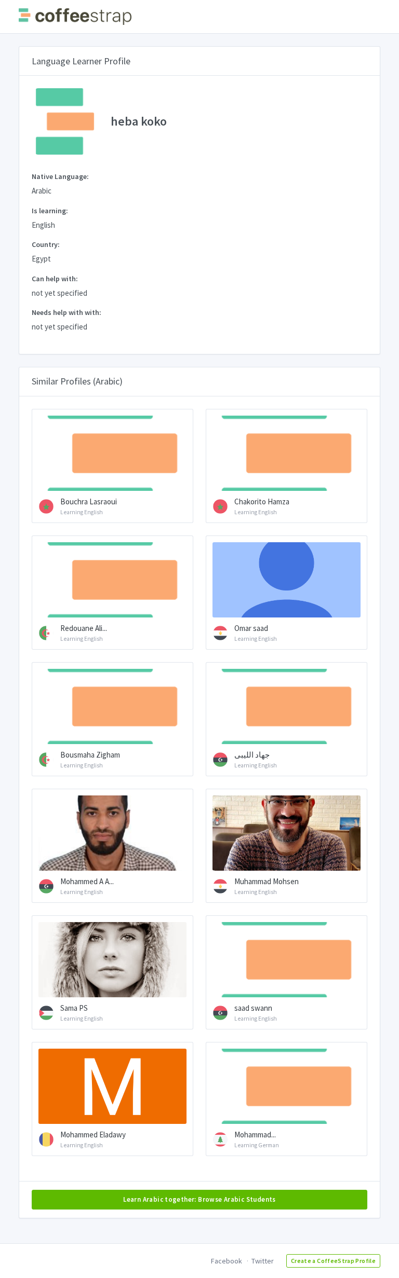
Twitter (262, 1261)
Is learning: (50, 210)
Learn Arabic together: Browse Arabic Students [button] (199, 1199)
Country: (46, 244)
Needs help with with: (66, 312)
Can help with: (55, 278)
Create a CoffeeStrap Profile (333, 1261)
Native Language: (60, 176)
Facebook (226, 1261)
